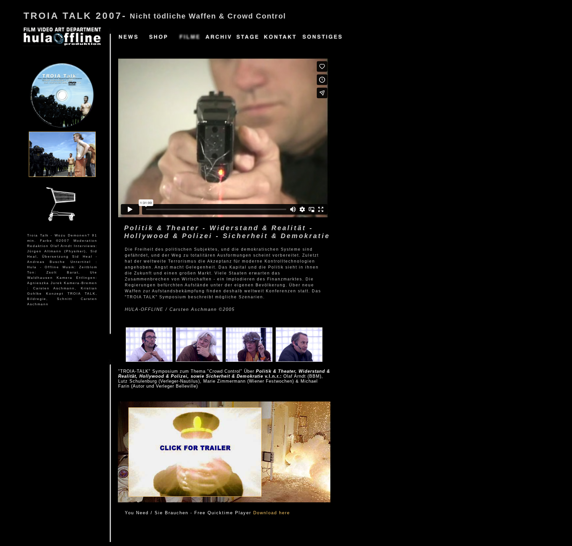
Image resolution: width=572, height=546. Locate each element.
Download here (271, 512)
